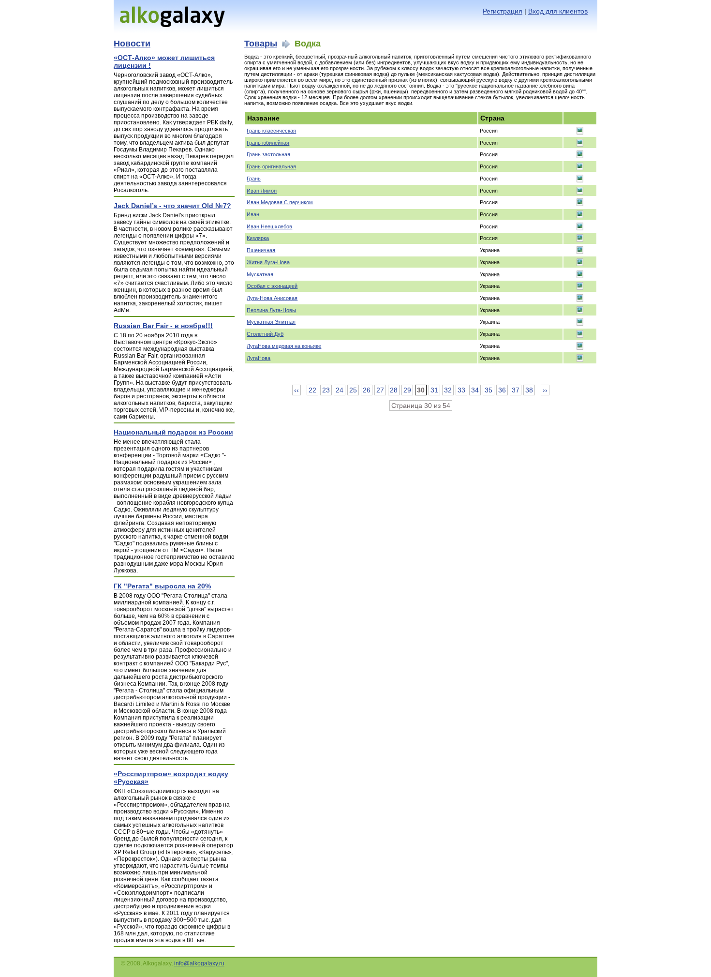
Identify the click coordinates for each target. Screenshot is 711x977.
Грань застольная (268, 154)
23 (326, 390)
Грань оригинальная (271, 166)
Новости (132, 43)
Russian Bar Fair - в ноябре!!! (163, 326)
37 (515, 390)
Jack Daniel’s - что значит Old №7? (172, 206)
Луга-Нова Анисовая (272, 298)
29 (407, 390)
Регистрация (502, 11)
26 (366, 390)
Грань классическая (271, 131)
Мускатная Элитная (271, 322)
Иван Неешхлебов (269, 226)
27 (380, 390)
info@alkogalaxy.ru (199, 963)
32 (448, 390)
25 (353, 390)
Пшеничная (261, 250)
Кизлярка (258, 238)
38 (529, 390)
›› (545, 390)
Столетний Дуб (265, 334)
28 (394, 390)
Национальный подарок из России (173, 432)
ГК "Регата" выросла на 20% (162, 586)
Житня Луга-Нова (268, 262)
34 (475, 390)
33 (461, 390)
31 (434, 390)
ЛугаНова (258, 358)
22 (312, 390)
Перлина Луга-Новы (271, 310)
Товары (260, 43)
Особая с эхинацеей (272, 286)
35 (488, 390)
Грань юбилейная (268, 143)
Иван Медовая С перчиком (280, 202)
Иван (253, 214)
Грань (254, 178)
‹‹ (296, 390)
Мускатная (260, 274)
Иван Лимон (262, 191)
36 (502, 390)
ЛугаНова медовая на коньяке (284, 346)
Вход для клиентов (558, 11)
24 (339, 390)
